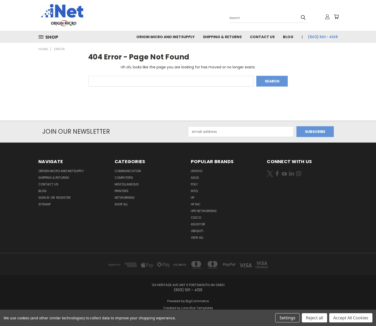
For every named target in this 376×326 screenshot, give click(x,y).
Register (63, 197)
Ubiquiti (197, 231)
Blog (288, 36)
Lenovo (196, 171)
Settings (287, 318)
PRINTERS (121, 191)
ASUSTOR (198, 224)
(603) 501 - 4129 (323, 36)
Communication (128, 171)
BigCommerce (197, 301)
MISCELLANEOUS (127, 184)
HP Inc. (196, 204)
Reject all (314, 318)
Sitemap (44, 204)
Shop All (121, 204)
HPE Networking (204, 211)
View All (197, 237)
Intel (194, 191)
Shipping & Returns (222, 36)
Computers (124, 177)
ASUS (195, 177)
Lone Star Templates (197, 308)
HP (192, 197)
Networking (125, 197)
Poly (194, 184)
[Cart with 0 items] (336, 16)
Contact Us (262, 36)
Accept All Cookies (350, 318)
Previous (362, 310)
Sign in (44, 197)
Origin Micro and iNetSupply (165, 36)
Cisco (196, 217)
